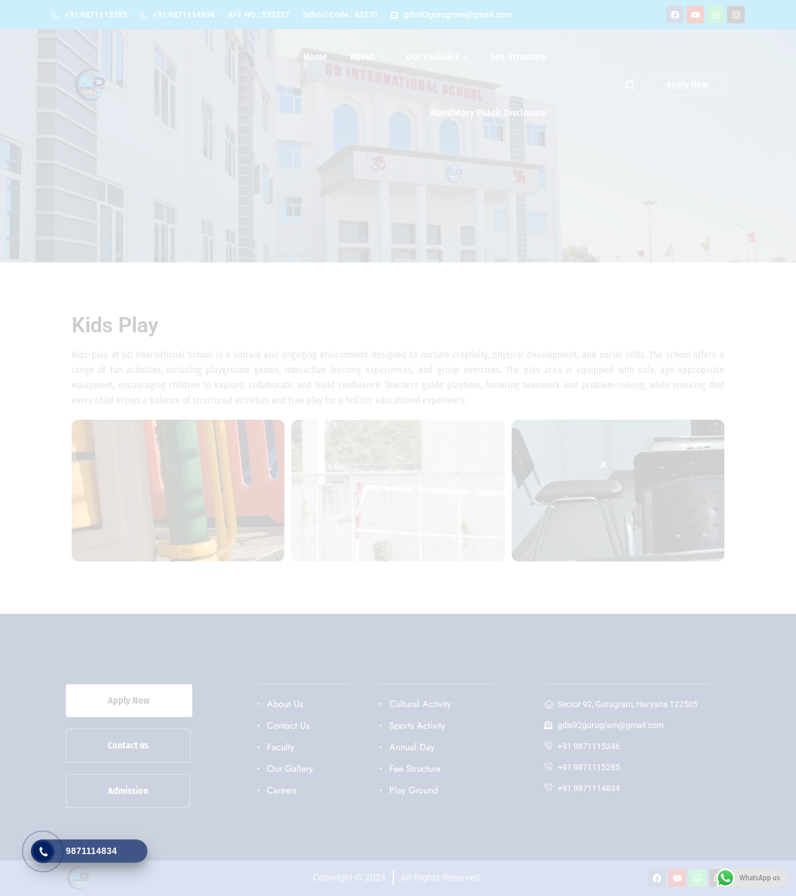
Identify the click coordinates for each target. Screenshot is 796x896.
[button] (603, 464)
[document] (398, 448)
